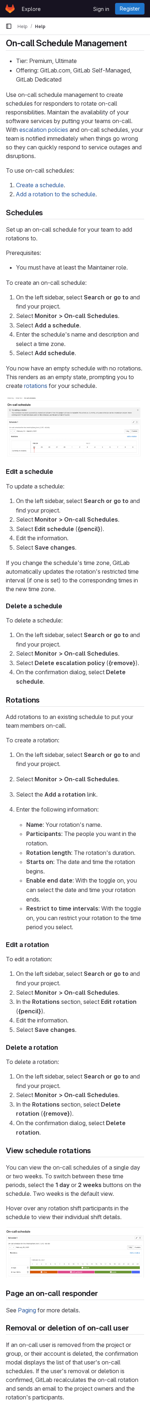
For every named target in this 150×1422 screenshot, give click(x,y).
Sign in (101, 9)
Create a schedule (40, 185)
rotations (35, 385)
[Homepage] (10, 9)
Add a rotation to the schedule (55, 194)
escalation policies (43, 129)
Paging (27, 1310)
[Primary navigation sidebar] (9, 26)
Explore (31, 9)
